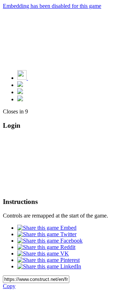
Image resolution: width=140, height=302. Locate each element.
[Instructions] (20, 85)
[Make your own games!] (37, 78)
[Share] (20, 92)
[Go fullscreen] (20, 99)
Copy (9, 286)
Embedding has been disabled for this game (52, 6)
